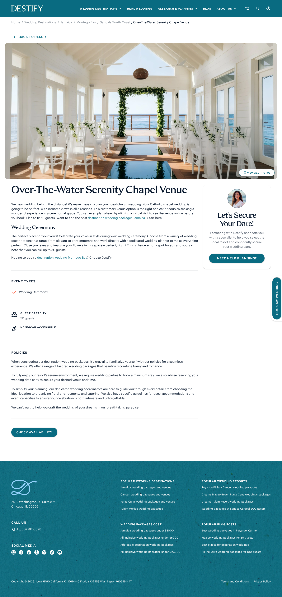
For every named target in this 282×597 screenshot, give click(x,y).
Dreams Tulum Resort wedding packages (228, 501)
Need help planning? (237, 258)
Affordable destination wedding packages (147, 544)
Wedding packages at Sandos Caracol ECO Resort (233, 508)
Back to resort (33, 37)
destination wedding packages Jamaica (116, 218)
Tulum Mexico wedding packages (141, 508)
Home (15, 22)
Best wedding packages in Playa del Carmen (230, 530)
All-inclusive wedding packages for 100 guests (231, 552)
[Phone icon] (247, 8)
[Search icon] (258, 8)
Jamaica (66, 22)
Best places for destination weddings (225, 544)
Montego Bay (86, 22)
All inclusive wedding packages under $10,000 (150, 552)
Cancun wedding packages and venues (145, 494)
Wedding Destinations (40, 22)
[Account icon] (268, 8)
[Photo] (141, 111)
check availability (34, 432)
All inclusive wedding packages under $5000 (149, 537)
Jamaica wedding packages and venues (145, 487)
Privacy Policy (262, 581)
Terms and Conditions (235, 581)
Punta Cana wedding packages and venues (147, 501)
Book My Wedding (277, 298)
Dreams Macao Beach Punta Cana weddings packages (236, 494)
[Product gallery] (141, 111)
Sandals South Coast (115, 22)
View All (256, 173)
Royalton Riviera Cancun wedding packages (229, 487)
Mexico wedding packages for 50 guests (227, 537)
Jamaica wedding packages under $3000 (147, 530)
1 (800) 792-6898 (28, 529)
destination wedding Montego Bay (62, 257)
